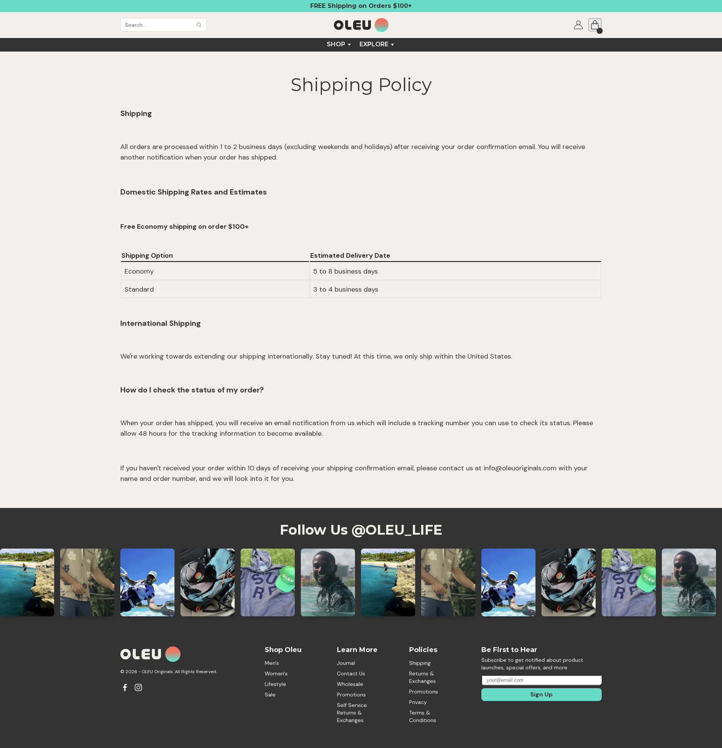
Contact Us (351, 673)
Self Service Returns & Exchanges (353, 713)
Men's (272, 663)
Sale (270, 694)
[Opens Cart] (595, 24)
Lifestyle (275, 684)
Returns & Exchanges (422, 677)
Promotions (351, 694)
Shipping (420, 663)
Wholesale (350, 684)
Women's (276, 673)
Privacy (418, 702)
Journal (346, 663)
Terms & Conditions (422, 716)
